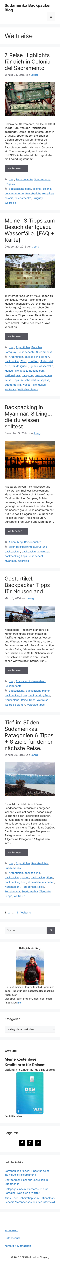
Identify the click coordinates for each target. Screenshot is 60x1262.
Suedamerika (42, 179)
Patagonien (29, 886)
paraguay (27, 375)
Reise (40, 886)
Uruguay (10, 184)
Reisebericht (33, 193)
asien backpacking (20, 546)
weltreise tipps (36, 704)
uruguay (38, 198)
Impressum (11, 1230)
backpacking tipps (20, 188)
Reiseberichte (24, 179)
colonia (37, 188)
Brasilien (36, 347)
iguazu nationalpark (32, 370)
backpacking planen (36, 356)
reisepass (43, 380)
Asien (12, 542)
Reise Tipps (12, 380)
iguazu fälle (12, 370)
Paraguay (10, 352)
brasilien (33, 361)
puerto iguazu (43, 375)
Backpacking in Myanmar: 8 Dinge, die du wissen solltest (28, 417)
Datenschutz (12, 1238)
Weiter (26, 912)
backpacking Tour (15, 361)
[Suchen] (51, 930)
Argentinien (23, 347)
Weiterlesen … (16, 168)
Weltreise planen (28, 389)
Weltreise (10, 202)
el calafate (34, 882)
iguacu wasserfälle (41, 366)
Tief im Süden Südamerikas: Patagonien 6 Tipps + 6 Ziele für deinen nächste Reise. (29, 735)
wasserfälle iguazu (34, 384)
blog (11, 179)
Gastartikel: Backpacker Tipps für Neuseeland (27, 585)
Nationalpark (12, 375)
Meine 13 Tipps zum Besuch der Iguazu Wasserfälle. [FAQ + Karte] (30, 230)
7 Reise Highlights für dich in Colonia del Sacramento (27, 61)
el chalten (48, 882)
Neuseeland (12, 700)
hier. (19, 1002)
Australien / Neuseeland (31, 681)
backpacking (16, 690)
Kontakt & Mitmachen (18, 1245)
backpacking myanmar (35, 551)
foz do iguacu (20, 366)
